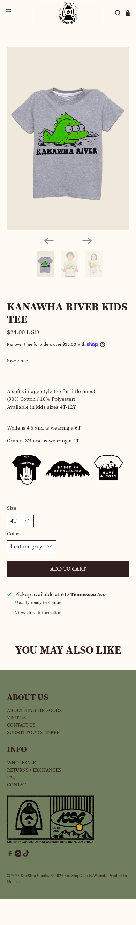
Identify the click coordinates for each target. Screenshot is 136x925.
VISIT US (16, 718)
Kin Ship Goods (34, 875)
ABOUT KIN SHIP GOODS (34, 710)
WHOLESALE (21, 763)
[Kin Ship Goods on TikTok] (26, 855)
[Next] (87, 241)
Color (13, 533)
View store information (38, 613)
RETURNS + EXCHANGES (34, 770)
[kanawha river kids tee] (68, 138)
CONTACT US (21, 725)
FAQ (11, 777)
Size (11, 507)
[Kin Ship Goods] (68, 13)
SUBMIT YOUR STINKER (33, 732)
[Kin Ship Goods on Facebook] (10, 855)
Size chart (18, 360)
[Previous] (49, 241)
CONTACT (17, 784)
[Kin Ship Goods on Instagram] (18, 855)
